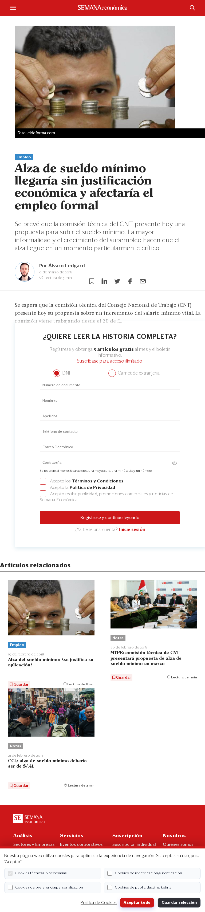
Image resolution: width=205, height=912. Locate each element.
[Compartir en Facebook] (130, 281)
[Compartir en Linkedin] (104, 281)
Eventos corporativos (81, 844)
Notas (118, 638)
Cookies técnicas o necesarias (41, 873)
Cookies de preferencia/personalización (49, 887)
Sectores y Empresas (33, 844)
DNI (65, 373)
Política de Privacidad (92, 487)
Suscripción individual (134, 844)
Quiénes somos (178, 844)
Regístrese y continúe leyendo (109, 518)
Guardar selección (179, 903)
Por (62, 266)
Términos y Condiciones (97, 481)
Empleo (24, 157)
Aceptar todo (137, 903)
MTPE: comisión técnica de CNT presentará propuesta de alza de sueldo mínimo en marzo (146, 658)
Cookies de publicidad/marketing (143, 887)
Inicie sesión (132, 530)
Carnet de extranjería (138, 373)
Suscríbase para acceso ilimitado (109, 361)
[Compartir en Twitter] (117, 281)
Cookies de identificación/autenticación (148, 873)
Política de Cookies (99, 903)
